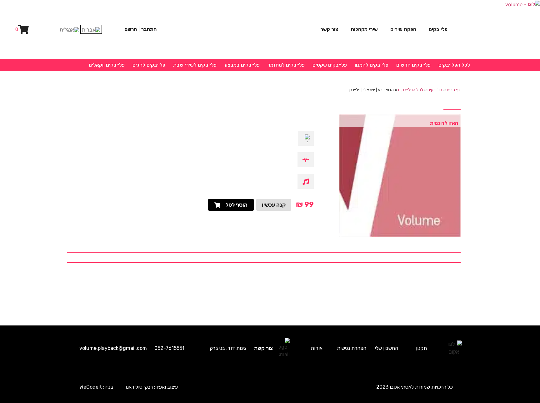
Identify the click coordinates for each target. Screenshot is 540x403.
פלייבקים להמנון (371, 65)
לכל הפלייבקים (454, 65)
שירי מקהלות (364, 29)
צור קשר (329, 29)
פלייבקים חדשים (413, 65)
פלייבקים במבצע (242, 65)
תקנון (421, 348)
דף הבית (454, 89)
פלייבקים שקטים (329, 65)
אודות (316, 348)
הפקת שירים (403, 29)
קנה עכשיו (274, 205)
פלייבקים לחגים (148, 65)
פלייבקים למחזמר (286, 65)
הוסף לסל (237, 205)
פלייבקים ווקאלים (107, 65)
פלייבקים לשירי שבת (195, 65)
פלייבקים (438, 29)
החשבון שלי (386, 348)
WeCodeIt (90, 387)
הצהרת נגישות (351, 348)
